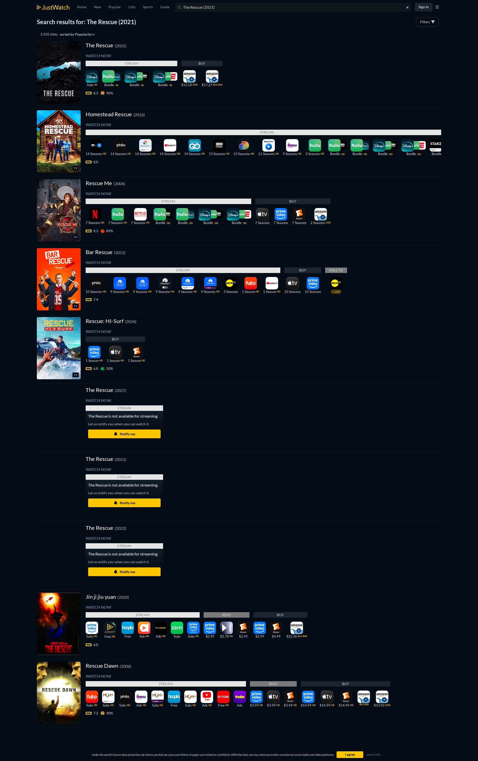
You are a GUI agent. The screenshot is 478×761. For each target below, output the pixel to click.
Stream (131, 63)
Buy (202, 63)
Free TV (336, 270)
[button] (106, 390)
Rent (226, 615)
